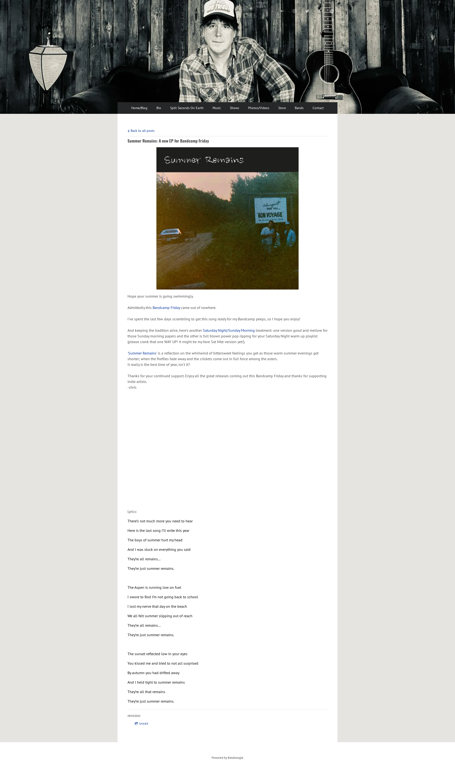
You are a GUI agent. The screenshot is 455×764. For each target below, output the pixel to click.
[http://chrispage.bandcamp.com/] (282, 11)
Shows (234, 108)
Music (217, 108)
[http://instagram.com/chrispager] (295, 11)
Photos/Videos (258, 108)
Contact (318, 108)
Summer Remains (142, 353)
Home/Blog (139, 108)
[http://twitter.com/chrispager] (307, 11)
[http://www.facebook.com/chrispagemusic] (319, 11)
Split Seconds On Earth (187, 108)
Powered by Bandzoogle (227, 757)
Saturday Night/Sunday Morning (229, 330)
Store (282, 108)
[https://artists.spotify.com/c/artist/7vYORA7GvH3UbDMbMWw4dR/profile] (332, 11)
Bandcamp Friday (166, 307)
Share (143, 723)
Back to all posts (142, 130)
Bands (299, 108)
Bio (158, 108)
